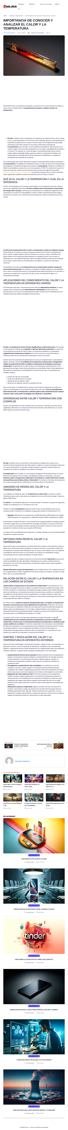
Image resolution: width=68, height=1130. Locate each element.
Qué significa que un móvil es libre (34, 859)
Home (5, 15)
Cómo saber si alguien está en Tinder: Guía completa (34, 959)
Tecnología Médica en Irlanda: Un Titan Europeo (34, 1060)
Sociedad (21, 4)
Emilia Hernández (30, 962)
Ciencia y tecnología (46, 4)
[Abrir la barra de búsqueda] (19, 9)
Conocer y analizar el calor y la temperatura (17, 172)
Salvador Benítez (10, 33)
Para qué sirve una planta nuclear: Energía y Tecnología (34, 1110)
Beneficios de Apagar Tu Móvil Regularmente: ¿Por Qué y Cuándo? (34, 1010)
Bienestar (32, 4)
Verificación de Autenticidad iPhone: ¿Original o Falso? (34, 909)
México (57, 4)
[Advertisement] (33, 91)
